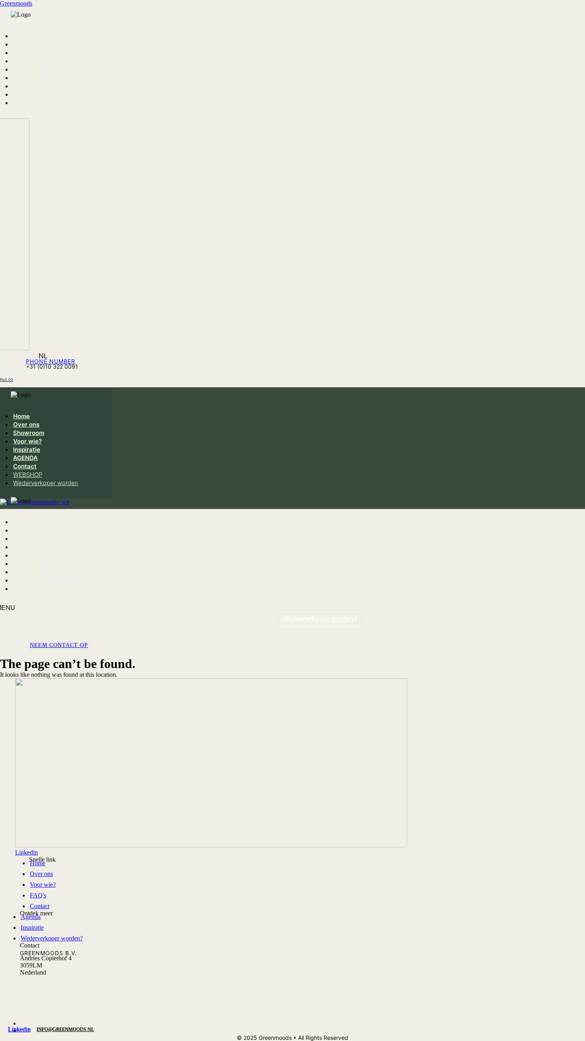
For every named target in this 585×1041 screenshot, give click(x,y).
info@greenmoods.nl (56, 992)
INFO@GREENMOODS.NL (65, 1029)
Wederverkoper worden (45, 103)
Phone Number (50, 361)
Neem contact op (59, 645)
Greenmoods (16, 3)
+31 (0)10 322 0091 (55, 650)
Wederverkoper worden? (320, 619)
